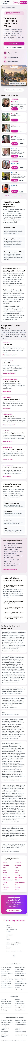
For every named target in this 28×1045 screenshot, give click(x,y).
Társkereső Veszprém (6, 1007)
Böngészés (8, 952)
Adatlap (21, 108)
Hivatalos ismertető (8, 441)
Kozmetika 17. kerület (19, 1038)
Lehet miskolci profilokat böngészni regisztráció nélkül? (13, 586)
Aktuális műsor (7, 408)
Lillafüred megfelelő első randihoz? (13, 626)
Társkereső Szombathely (4, 1005)
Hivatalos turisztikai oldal (9, 373)
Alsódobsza (17, 888)
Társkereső (17, 1027)
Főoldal (3, 7)
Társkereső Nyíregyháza (6, 998)
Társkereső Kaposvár (6, 1010)
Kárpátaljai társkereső (6, 1033)
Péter (12, 148)
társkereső (3, 1027)
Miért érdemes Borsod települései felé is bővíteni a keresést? (13, 621)
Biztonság (8, 972)
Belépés (16, 2)
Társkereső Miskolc (5, 994)
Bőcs (15, 897)
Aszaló (16, 893)
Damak (5, 907)
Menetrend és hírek (8, 459)
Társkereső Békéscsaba (20, 1004)
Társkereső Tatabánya (19, 1013)
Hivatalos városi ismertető (10, 354)
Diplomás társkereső (6, 1031)
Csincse (16, 905)
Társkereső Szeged (18, 994)
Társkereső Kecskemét (19, 998)
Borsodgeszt (17, 900)
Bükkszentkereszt (8, 905)
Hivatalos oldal (7, 391)
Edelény (5, 910)
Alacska (5, 888)
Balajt (4, 895)
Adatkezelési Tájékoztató (12, 970)
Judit (12, 136)
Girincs (5, 915)
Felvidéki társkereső (19, 1031)
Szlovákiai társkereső (6, 1035)
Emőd (16, 910)
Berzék (5, 897)
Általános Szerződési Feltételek (13, 968)
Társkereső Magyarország (17, 1016)
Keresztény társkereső (6, 1029)
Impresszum (9, 960)
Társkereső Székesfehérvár (5, 1001)
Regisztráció (23, 2)
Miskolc (16, 915)
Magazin (8, 964)
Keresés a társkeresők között (14, 90)
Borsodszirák (6, 902)
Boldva (5, 900)
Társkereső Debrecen (19, 992)
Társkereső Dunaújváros (6, 1015)
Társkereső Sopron (5, 1013)
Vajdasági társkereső (19, 1033)
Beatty (13, 114)
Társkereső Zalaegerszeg (17, 1010)
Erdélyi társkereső (18, 1029)
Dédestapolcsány (19, 907)
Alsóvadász (6, 890)
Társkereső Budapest (6, 992)
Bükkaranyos (17, 902)
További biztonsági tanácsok (10, 569)
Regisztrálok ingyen (14, 43)
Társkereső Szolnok (18, 1000)
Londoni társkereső (18, 1035)
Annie (12, 125)
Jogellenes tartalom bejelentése (13, 976)
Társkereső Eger (18, 1007)
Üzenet (14, 108)
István (13, 185)
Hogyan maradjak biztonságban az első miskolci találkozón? (13, 631)
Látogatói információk (9, 424)
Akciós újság (4, 1038)
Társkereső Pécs (5, 996)
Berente (16, 895)
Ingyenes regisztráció (11, 954)
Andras (13, 163)
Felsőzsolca (6, 912)
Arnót (4, 893)
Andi (12, 101)
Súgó (7, 962)
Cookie (7, 974)
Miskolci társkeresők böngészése (14, 47)
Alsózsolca (17, 890)
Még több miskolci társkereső (14, 196)
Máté (12, 172)
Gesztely (16, 912)
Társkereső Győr (18, 996)
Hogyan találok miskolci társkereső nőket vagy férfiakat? (13, 615)
